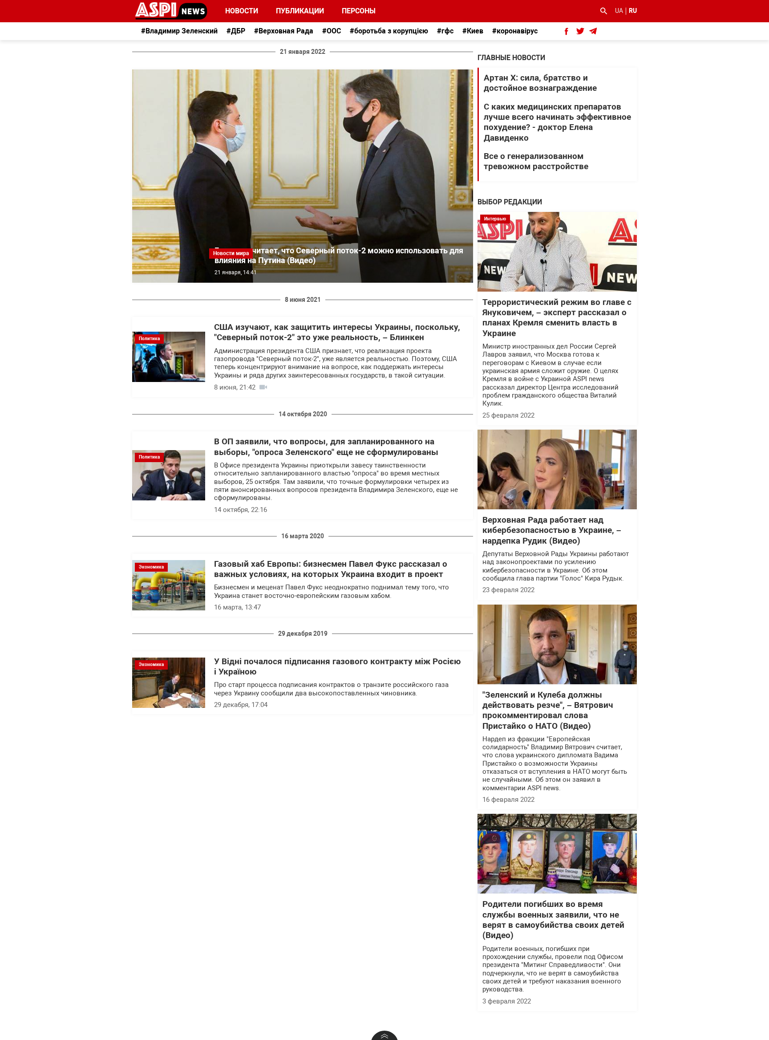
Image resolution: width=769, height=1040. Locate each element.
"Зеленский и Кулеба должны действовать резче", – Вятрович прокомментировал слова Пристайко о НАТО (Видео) (547, 710)
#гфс (445, 31)
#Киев (472, 31)
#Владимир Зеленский (179, 31)
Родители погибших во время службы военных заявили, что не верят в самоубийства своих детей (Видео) (553, 919)
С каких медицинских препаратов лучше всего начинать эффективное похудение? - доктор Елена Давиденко (557, 122)
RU (633, 10)
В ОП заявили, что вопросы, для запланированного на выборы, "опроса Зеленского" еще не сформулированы (326, 447)
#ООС (331, 31)
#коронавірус (515, 31)
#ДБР (236, 31)
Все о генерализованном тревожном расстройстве (536, 161)
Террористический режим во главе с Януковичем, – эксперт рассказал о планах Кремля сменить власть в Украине (556, 317)
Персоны (353, 11)
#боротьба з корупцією (389, 31)
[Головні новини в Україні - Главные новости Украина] (171, 10)
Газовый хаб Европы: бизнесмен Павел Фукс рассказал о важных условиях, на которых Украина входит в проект (330, 569)
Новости (241, 11)
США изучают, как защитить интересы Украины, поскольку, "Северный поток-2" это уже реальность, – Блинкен (337, 332)
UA (619, 10)
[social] (566, 31)
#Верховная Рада (283, 31)
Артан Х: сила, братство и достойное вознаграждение (540, 83)
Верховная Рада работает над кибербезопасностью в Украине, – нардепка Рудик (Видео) (551, 530)
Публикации (300, 11)
